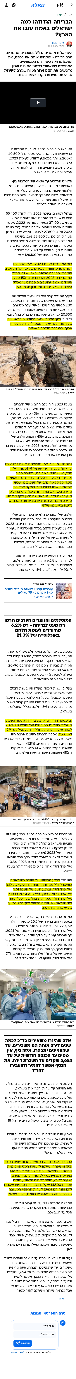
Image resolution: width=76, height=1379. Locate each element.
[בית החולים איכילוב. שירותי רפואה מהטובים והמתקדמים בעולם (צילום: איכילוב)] (38, 999)
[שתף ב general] (7, 5)
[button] (60, 5)
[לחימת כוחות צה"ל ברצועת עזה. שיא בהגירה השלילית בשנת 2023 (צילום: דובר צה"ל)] (38, 366)
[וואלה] (38, 5)
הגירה (62, 1299)
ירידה (69, 1299)
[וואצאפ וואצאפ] (14, 5)
